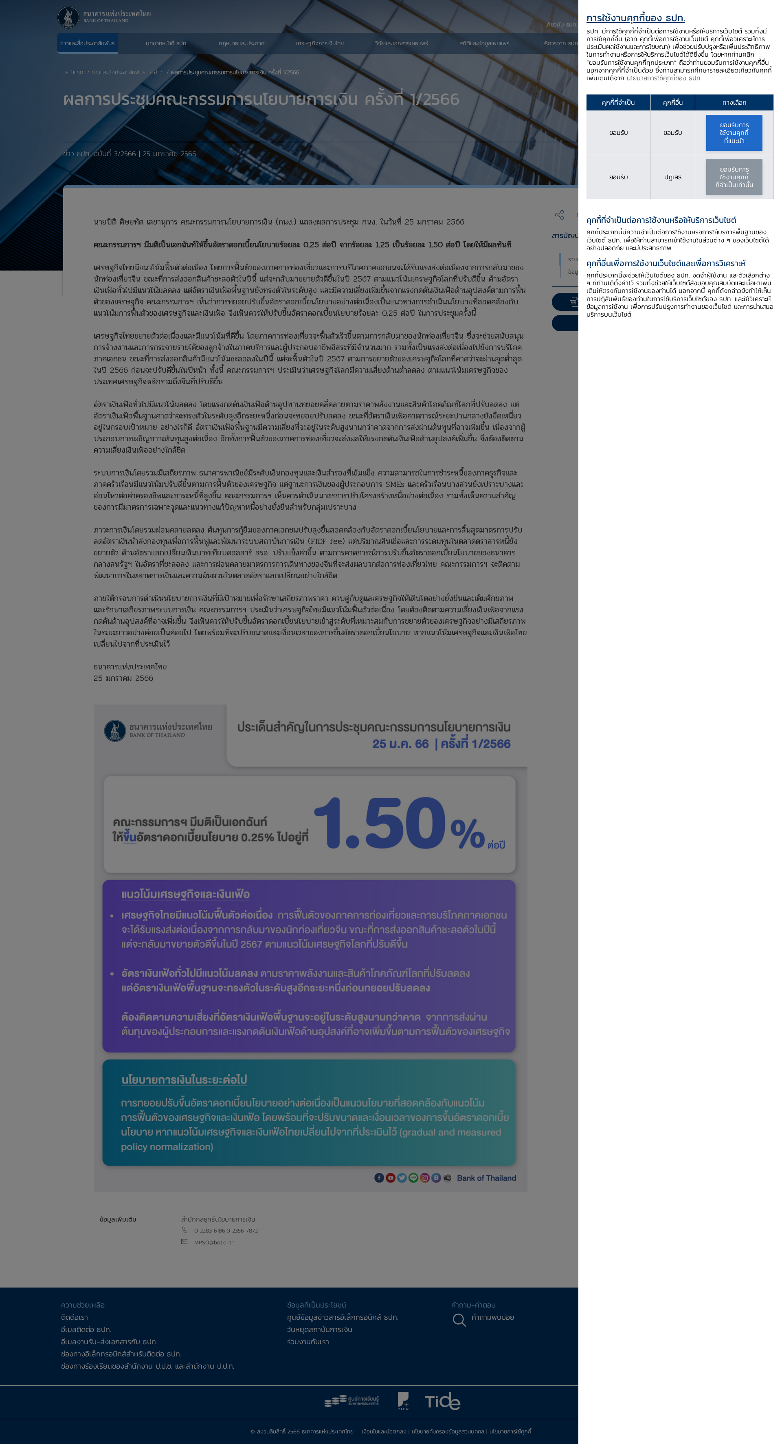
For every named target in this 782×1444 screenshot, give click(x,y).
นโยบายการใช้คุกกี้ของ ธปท (664, 78)
